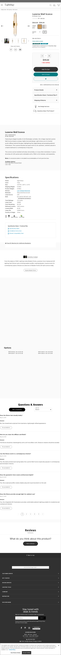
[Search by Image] (54, 5)
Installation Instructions (16, 231)
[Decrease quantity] (42, 56)
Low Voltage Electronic (23, 190)
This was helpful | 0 (6, 427)
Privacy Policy (42, 621)
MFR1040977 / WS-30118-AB (15, 353)
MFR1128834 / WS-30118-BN (45, 353)
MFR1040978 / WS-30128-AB (15, 351)
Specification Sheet (14, 229)
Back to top (31, 555)
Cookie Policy (12, 649)
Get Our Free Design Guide (30, 567)
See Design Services (43, 106)
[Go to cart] (58, 5)
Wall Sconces (15, 9)
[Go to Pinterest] (11, 51)
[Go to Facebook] (21, 628)
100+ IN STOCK (36, 39)
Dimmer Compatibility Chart (17, 233)
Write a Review (30, 544)
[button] (2, 5)
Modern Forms (37, 16)
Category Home (3, 9)
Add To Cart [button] (46, 69)
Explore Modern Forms (30, 270)
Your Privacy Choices (16, 652)
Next (28, 41)
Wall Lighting (9, 9)
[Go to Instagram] (29, 628)
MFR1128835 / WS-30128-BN (45, 351)
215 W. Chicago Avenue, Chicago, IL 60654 (31, 641)
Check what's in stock (37, 41)
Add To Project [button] (46, 74)
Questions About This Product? (45, 111)
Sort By (37, 408)
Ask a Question (17, 409)
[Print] (20, 51)
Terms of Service (20, 623)
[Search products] (50, 5)
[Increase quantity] (49, 56)
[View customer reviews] (36, 628)
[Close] (58, 645)
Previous (2, 41)
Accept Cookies (26, 652)
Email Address (20, 618)
